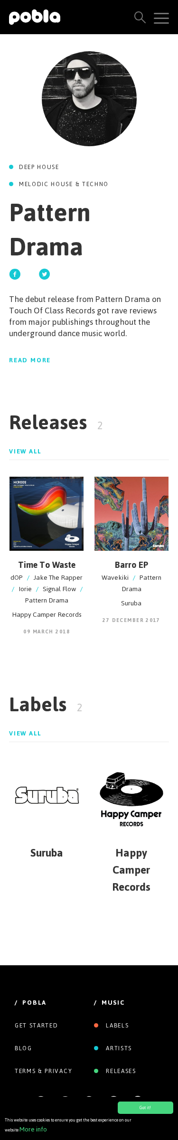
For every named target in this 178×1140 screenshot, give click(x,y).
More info (33, 1129)
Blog (23, 1048)
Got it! (145, 1107)
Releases (120, 1071)
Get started (36, 1025)
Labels (116, 1025)
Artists (118, 1048)
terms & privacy (43, 1071)
